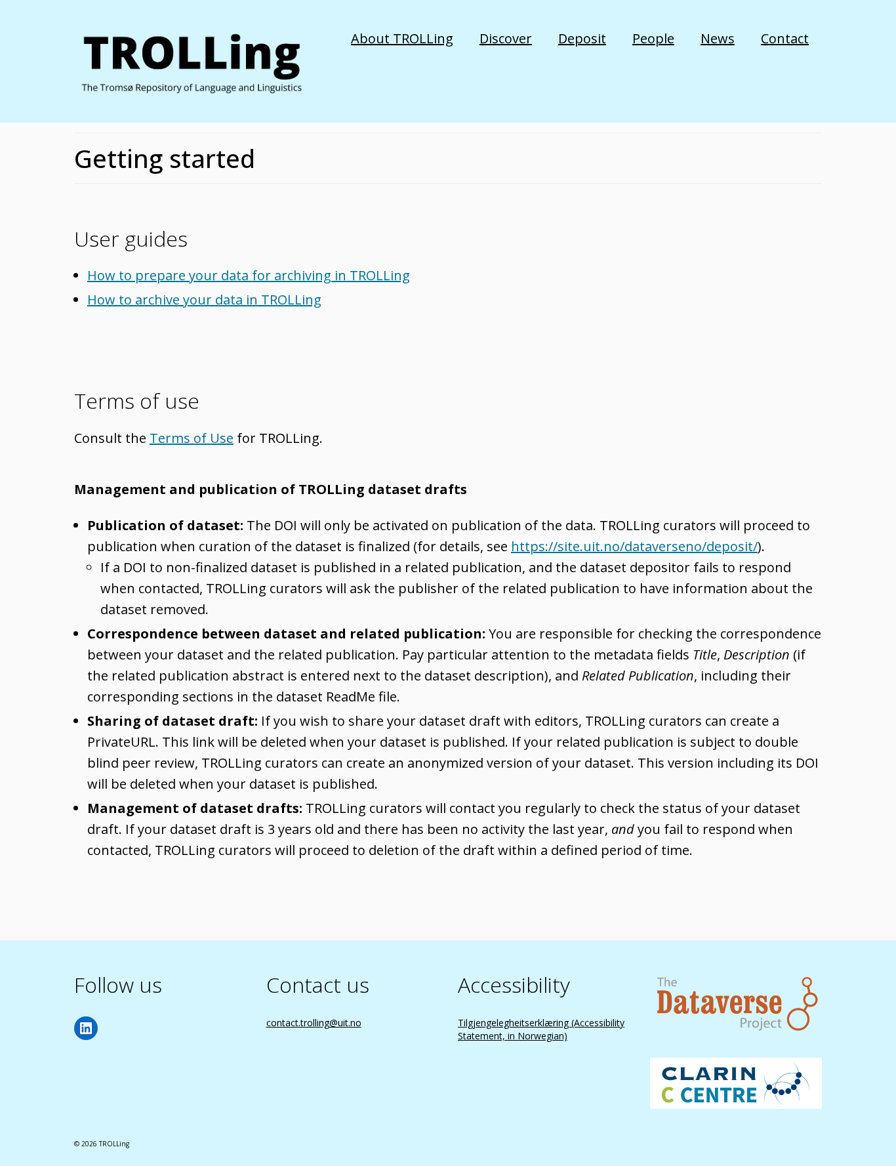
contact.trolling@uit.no (313, 1022)
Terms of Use (192, 438)
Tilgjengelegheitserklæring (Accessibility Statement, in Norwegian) (541, 1029)
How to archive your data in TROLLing (204, 299)
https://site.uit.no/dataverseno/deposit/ (634, 546)
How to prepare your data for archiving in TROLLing (248, 275)
